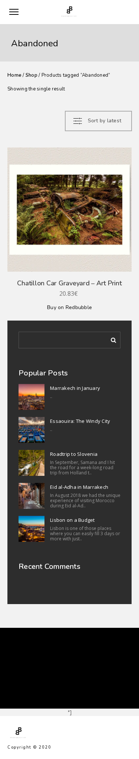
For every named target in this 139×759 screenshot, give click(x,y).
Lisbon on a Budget (72, 520)
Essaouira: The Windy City (80, 421)
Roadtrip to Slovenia (73, 454)
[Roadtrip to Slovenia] (31, 463)
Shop (31, 75)
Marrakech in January (75, 388)
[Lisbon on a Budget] (31, 529)
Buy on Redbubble (69, 307)
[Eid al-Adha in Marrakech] (31, 496)
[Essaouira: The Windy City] (31, 430)
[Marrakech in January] (31, 397)
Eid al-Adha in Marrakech (79, 487)
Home (14, 75)
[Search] (111, 339)
